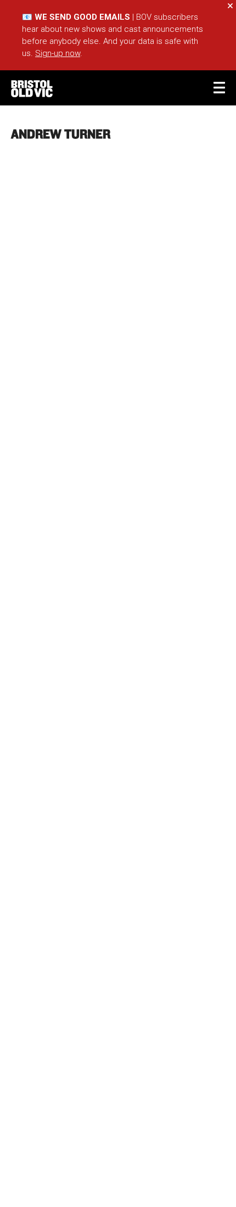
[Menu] (219, 87)
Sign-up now (57, 53)
